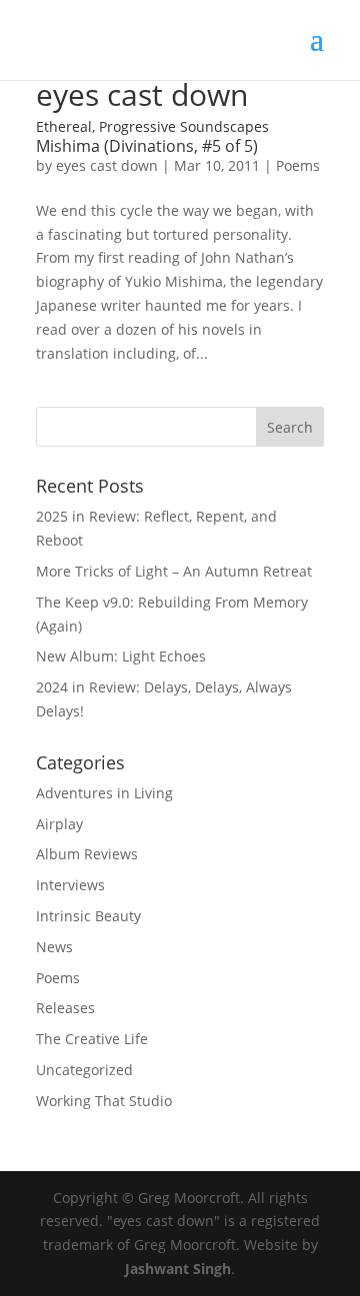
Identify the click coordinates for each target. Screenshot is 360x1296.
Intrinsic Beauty (88, 915)
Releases (65, 1007)
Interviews (70, 884)
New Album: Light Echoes (121, 656)
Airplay (59, 823)
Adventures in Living (104, 792)
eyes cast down (107, 165)
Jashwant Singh (178, 1268)
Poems (298, 165)
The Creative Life (92, 1038)
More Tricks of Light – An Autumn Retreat (174, 571)
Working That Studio (104, 1100)
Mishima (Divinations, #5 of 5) (147, 146)
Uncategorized (84, 1069)
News (54, 946)
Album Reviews (87, 853)
